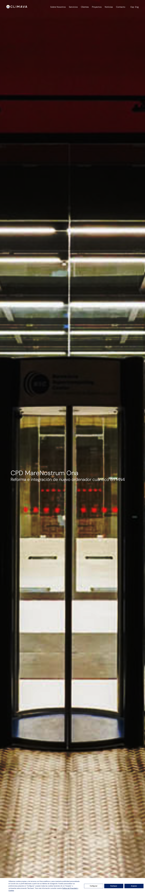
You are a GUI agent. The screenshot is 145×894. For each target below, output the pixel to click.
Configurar (93, 886)
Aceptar (134, 886)
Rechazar (113, 886)
